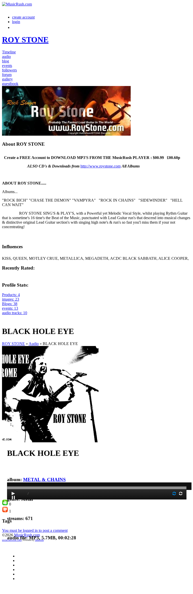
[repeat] (181, 493)
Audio (34, 344)
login (16, 22)
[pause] (13, 497)
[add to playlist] (5, 317)
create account (23, 17)
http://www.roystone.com (100, 166)
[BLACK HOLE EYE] (50, 441)
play (97, 473)
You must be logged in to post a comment (35, 530)
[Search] (15, 27)
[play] (13, 493)
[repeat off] (174, 493)
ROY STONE (13, 344)
